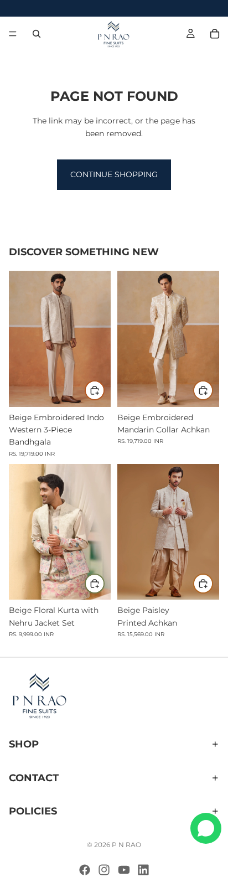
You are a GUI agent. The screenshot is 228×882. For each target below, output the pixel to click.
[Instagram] (104, 869)
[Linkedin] (143, 869)
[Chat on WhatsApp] (205, 828)
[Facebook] (84, 869)
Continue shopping (114, 174)
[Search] (36, 34)
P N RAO (126, 844)
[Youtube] (124, 869)
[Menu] (12, 34)
